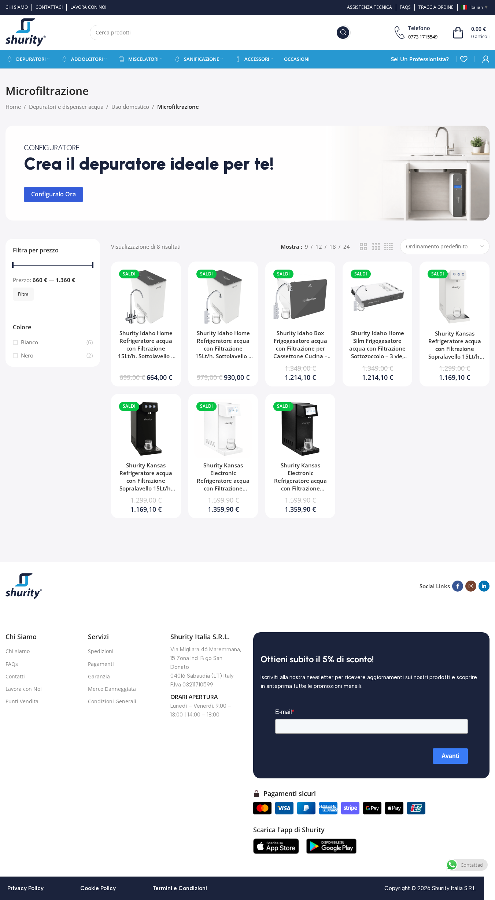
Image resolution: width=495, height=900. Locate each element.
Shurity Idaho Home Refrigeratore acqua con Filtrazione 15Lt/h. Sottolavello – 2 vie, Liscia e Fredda (146, 348)
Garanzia (99, 676)
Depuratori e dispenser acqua (66, 106)
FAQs (11, 663)
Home (13, 106)
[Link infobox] (416, 32)
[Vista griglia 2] (363, 247)
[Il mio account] (486, 59)
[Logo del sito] (25, 32)
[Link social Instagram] (470, 586)
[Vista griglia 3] (376, 247)
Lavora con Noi (23, 688)
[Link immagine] (23, 585)
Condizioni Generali (112, 701)
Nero (27, 355)
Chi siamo (17, 651)
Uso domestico (130, 106)
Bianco (29, 342)
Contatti (15, 676)
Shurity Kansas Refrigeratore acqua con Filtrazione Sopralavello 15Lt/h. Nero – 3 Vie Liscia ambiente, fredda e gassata (145, 488)
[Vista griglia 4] (388, 247)
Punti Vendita (21, 701)
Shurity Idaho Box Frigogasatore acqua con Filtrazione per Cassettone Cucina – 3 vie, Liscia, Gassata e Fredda (300, 352)
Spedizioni (101, 651)
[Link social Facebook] (457, 586)
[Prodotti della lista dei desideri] (464, 59)
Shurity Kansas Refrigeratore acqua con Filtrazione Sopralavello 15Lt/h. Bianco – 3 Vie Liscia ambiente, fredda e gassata (454, 356)
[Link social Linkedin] (484, 586)
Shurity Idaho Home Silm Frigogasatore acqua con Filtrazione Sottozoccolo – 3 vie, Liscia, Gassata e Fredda (377, 352)
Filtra (23, 294)
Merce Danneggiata (112, 688)
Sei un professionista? (420, 59)
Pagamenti (101, 663)
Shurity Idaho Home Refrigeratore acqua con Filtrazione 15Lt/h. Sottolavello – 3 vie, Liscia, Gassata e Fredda (223, 352)
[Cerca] (343, 32)
